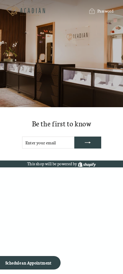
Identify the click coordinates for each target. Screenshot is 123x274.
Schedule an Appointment (28, 263)
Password (105, 11)
